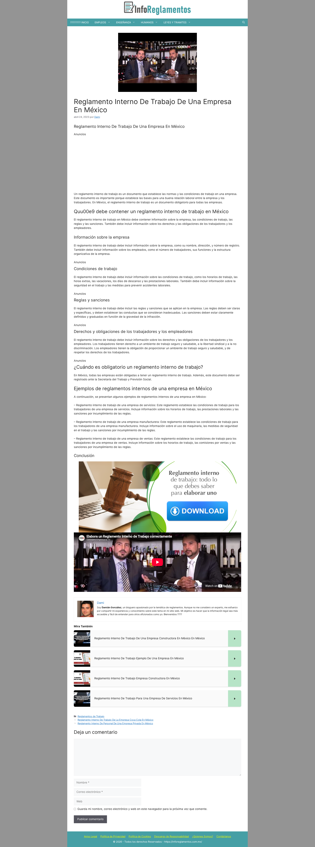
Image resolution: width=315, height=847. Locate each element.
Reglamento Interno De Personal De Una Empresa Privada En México (115, 723)
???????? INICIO (79, 22)
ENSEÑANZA (123, 22)
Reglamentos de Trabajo (91, 716)
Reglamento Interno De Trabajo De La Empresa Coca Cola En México (115, 719)
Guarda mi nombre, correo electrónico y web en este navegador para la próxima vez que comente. (142, 809)
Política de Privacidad (112, 836)
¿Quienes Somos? (202, 836)
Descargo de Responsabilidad (171, 836)
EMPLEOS (100, 22)
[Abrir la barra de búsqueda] (243, 22)
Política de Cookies (140, 836)
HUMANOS (147, 22)
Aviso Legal (90, 836)
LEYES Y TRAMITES (175, 22)
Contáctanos (223, 836)
